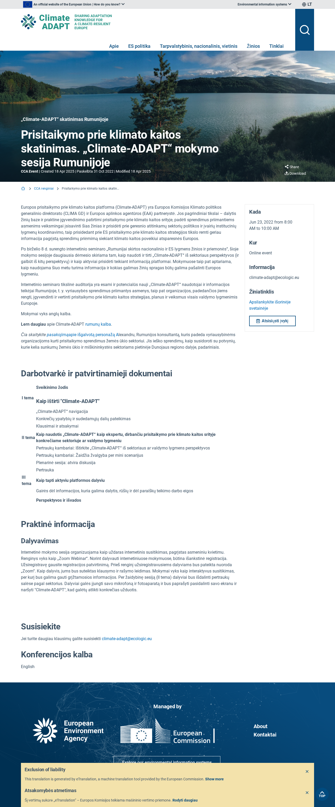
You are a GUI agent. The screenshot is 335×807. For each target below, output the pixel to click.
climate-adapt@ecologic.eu (127, 638)
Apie (114, 46)
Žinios (253, 46)
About (260, 726)
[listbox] (74, 4)
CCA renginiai (44, 188)
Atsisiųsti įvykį (275, 320)
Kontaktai (265, 735)
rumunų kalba (98, 324)
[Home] (23, 189)
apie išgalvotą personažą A (83, 334)
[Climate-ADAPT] (156, 21)
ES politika (139, 46)
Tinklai (276, 46)
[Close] (307, 772)
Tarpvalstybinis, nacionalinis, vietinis (198, 46)
